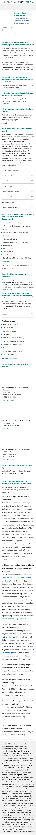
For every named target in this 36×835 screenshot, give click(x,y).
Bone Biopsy (7, 255)
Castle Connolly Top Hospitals (14, 619)
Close (31, 834)
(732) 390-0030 (18, 34)
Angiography (8, 245)
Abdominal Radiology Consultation (15, 242)
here (15, 165)
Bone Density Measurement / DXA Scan (17, 258)
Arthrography (8, 248)
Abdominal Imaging (10, 239)
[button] (32, 2)
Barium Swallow (8, 252)
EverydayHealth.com (12, 637)
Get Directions (8, 400)
